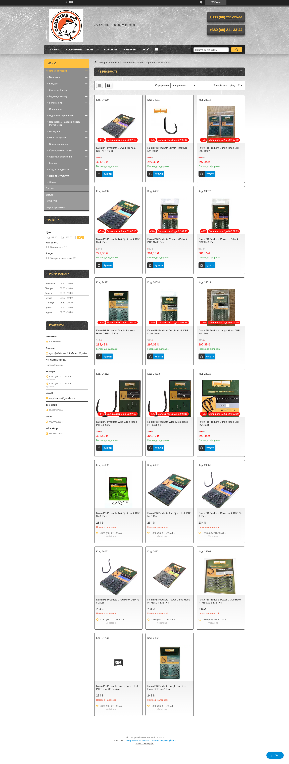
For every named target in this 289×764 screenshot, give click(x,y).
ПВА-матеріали (57, 137)
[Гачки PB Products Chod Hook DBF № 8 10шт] (118, 576)
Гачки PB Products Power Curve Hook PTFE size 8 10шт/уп (117, 687)
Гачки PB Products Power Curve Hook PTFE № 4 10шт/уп (168, 601)
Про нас (50, 188)
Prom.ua (160, 737)
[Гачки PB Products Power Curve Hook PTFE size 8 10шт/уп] (118, 662)
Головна (53, 49)
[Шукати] (236, 49)
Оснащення (128, 62)
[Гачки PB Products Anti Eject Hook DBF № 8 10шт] (118, 489)
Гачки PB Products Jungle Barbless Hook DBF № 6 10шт (115, 332)
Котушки (53, 83)
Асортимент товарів (79, 49)
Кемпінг (53, 163)
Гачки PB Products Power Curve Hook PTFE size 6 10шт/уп (220, 601)
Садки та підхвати (59, 169)
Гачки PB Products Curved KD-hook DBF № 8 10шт (218, 241)
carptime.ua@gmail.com (62, 398)
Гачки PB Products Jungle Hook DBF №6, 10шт (219, 149)
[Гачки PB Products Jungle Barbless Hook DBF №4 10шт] (169, 662)
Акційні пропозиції (56, 207)
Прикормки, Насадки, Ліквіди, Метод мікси (65, 123)
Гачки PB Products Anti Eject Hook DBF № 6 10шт (169, 515)
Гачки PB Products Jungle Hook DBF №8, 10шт (219, 332)
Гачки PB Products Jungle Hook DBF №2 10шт (219, 423)
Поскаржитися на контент (137, 740)
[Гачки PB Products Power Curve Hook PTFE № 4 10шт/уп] (169, 576)
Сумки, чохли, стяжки (60, 150)
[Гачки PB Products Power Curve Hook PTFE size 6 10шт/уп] (221, 576)
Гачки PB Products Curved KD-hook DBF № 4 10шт (116, 149)
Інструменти (56, 102)
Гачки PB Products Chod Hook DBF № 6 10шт (220, 515)
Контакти (110, 49)
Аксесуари (55, 131)
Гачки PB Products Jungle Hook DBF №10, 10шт (167, 332)
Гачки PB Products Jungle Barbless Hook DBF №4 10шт (166, 687)
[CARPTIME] (66, 24)
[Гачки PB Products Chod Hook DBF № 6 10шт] (221, 489)
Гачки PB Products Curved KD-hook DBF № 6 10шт (167, 241)
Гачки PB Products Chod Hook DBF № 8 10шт (117, 601)
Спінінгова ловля (58, 144)
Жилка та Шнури (58, 90)
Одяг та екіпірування (60, 156)
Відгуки (50, 194)
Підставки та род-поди (61, 115)
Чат (277, 755)
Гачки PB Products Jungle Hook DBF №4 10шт (167, 149)
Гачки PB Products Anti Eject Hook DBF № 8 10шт (118, 515)
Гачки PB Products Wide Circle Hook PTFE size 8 (167, 423)
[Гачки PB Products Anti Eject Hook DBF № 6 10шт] (169, 489)
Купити (108, 173)
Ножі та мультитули (59, 175)
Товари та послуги (109, 62)
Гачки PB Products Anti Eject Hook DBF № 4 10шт (118, 241)
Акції (145, 49)
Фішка (52, 182)
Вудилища (55, 77)
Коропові (150, 62)
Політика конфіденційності (163, 740)
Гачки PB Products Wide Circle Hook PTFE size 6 (116, 423)
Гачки (140, 62)
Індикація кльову (58, 96)
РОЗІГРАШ (129, 49)
